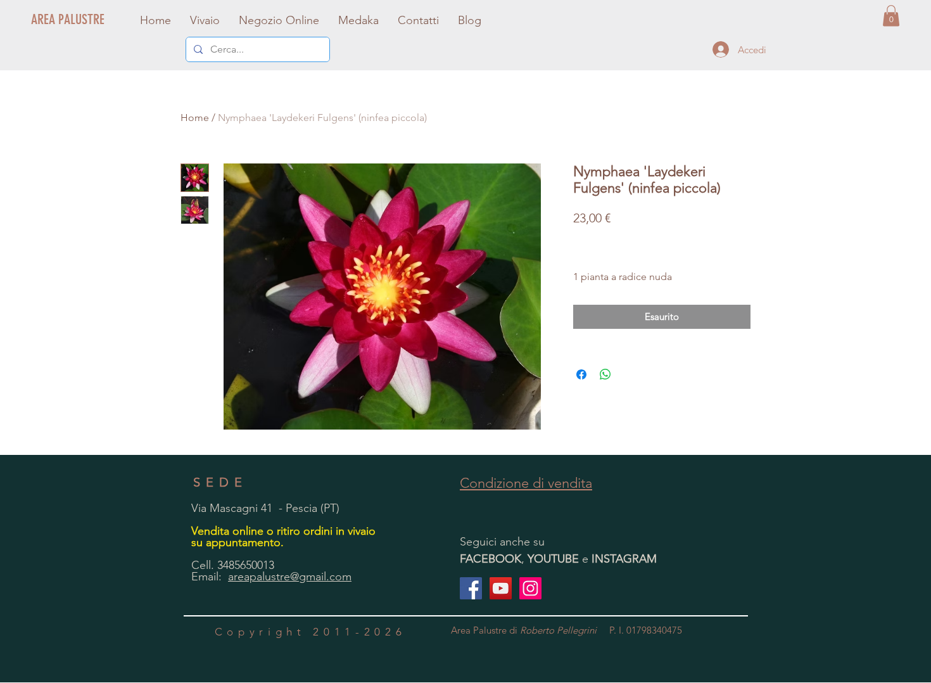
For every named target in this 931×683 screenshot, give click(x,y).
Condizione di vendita (526, 483)
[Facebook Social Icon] (471, 588)
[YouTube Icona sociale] (501, 588)
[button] (891, 15)
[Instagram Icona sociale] (530, 588)
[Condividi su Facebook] (581, 374)
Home (194, 118)
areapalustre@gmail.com (290, 577)
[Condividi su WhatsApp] (605, 374)
